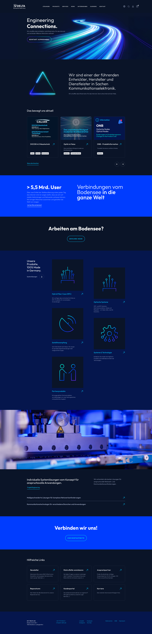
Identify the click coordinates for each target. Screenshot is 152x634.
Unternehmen (82, 6)
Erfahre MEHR (76, 239)
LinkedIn (81, 621)
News (73, 6)
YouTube (89, 623)
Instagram (82, 623)
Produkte (56, 6)
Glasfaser (66, 153)
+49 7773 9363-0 (60, 621)
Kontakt (102, 6)
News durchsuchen (33, 163)
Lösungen (46, 6)
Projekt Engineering (33, 487)
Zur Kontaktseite (76, 538)
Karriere (93, 6)
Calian (32, 153)
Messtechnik (45, 153)
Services (65, 6)
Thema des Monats (75, 153)
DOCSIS (38, 153)
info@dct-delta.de (61, 623)
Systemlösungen (32, 277)
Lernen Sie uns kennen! (34, 205)
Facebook (89, 621)
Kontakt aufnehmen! (39, 39)
